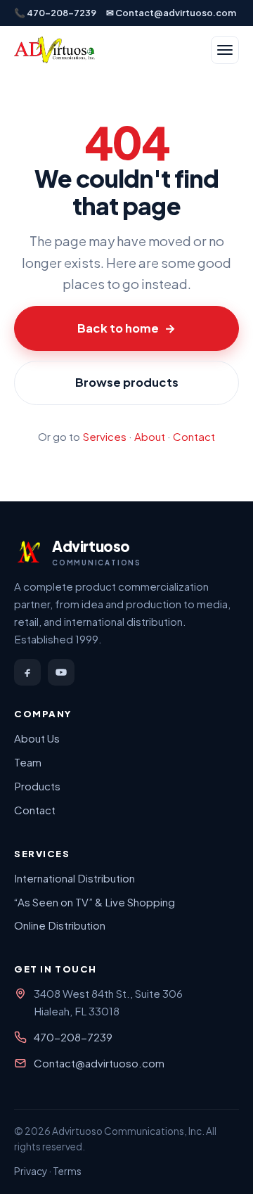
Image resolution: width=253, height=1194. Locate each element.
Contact (194, 436)
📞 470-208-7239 (55, 12)
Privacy (30, 1171)
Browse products (127, 382)
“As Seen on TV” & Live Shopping (94, 902)
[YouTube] (61, 672)
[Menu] (225, 50)
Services (104, 436)
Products (37, 785)
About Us (37, 738)
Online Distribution (59, 925)
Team (27, 762)
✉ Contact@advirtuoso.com (171, 12)
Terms (67, 1171)
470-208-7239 (73, 1037)
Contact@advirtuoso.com (99, 1063)
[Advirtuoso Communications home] (54, 50)
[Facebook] (27, 672)
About (149, 436)
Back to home (126, 328)
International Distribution (74, 878)
